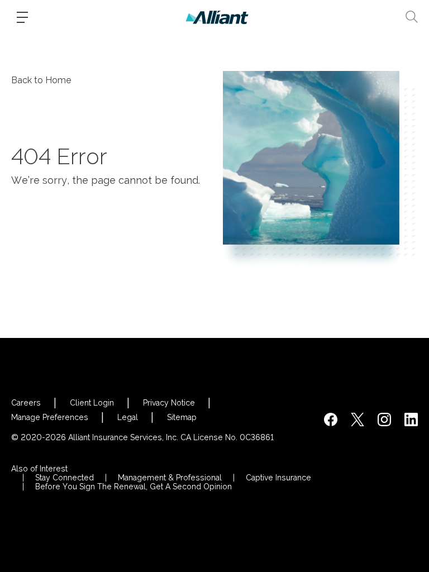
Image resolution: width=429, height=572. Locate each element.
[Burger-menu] (22, 17)
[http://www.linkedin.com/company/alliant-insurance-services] (411, 419)
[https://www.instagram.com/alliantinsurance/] (384, 419)
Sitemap (182, 417)
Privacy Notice (169, 402)
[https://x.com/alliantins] (357, 419)
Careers (26, 402)
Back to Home (41, 80)
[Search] (412, 17)
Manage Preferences (49, 417)
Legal (127, 417)
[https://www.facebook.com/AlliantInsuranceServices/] (330, 419)
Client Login (92, 402)
